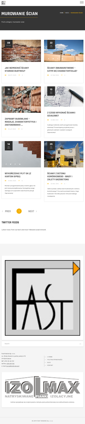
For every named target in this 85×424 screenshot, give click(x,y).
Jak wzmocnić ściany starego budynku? (17, 69)
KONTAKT (50, 365)
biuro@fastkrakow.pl (12, 366)
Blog (67, 13)
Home (61, 13)
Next (31, 211)
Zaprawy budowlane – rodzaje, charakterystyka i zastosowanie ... (20, 121)
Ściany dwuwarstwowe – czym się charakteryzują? (62, 69)
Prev (7, 211)
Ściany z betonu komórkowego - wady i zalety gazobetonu (59, 176)
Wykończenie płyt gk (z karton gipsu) (18, 175)
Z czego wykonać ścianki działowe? (61, 114)
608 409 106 (10, 363)
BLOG (49, 362)
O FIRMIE (49, 357)
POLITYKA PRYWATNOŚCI (54, 360)
